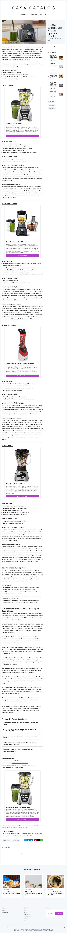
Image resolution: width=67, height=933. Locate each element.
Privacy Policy (27, 914)
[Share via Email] (38, 840)
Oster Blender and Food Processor (20, 74)
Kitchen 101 (23, 14)
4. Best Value (7, 446)
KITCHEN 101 (51, 105)
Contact (25, 912)
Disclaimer (26, 918)
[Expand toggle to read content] (41, 722)
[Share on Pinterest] (35, 840)
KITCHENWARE (16, 840)
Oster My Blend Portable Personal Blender (24, 76)
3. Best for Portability (11, 325)
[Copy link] (41, 840)
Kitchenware (33, 14)
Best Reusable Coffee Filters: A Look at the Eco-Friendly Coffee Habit (55, 893)
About (41, 14)
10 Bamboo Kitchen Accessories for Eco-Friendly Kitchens (33, 893)
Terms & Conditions (28, 916)
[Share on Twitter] (25, 840)
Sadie (55, 47)
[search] (46, 14)
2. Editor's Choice (9, 204)
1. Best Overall (8, 85)
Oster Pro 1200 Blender (15, 72)
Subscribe (59, 913)
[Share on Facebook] (28, 840)
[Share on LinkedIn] (31, 840)
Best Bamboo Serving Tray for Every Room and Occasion (11, 892)
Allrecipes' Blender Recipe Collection (23, 835)
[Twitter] (64, 927)
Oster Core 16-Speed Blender (16, 79)
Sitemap (25, 921)
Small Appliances (6, 840)
